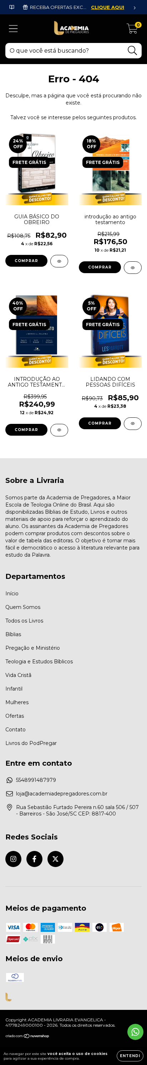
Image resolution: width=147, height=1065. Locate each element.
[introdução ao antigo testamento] (133, 267)
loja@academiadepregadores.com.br (61, 793)
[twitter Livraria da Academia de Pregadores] (55, 859)
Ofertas (14, 716)
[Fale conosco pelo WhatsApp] (135, 1032)
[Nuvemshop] (27, 1037)
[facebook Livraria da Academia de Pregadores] (34, 859)
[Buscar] (132, 50)
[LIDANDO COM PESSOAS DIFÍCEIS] (133, 423)
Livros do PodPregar (31, 743)
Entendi (130, 1056)
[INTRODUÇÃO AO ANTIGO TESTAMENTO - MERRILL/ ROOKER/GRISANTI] (59, 430)
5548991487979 (36, 780)
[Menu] (13, 28)
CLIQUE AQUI (107, 7)
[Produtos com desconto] (11, 7)
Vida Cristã (18, 675)
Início (12, 593)
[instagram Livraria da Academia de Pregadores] (13, 859)
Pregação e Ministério (32, 648)
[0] (132, 30)
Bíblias (13, 634)
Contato (15, 729)
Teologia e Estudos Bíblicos (39, 661)
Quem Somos (22, 607)
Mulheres (17, 702)
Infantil (13, 689)
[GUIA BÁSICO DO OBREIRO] (59, 261)
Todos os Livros (24, 621)
